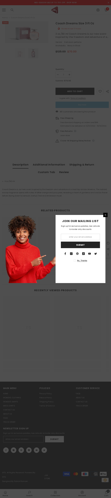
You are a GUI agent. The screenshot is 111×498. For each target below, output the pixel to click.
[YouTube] (90, 254)
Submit (80, 244)
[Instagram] (71, 254)
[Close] (105, 215)
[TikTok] (84, 254)
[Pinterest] (77, 254)
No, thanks (82, 260)
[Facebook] (65, 254)
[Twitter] (96, 254)
